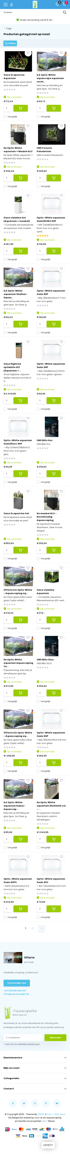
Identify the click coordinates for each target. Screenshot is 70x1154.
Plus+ (49, 1114)
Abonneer (55, 1037)
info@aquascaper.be (16, 994)
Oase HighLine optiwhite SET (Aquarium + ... (12, 367)
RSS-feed (60, 1114)
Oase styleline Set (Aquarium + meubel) (17, 219)
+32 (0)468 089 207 (15, 990)
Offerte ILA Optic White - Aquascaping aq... (18, 591)
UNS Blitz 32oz (45, 659)
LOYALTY (48, 1145)
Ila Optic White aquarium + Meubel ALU (18, 149)
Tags (9, 28)
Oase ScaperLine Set (16, 513)
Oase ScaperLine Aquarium (14, 76)
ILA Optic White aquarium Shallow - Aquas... (16, 294)
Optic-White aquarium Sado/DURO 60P (51, 219)
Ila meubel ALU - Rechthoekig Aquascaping (47, 517)
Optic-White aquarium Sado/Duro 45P (18, 442)
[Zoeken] (64, 12)
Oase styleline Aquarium (45, 591)
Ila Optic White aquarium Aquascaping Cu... (18, 663)
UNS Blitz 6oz (44, 440)
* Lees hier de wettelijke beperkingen (22, 1044)
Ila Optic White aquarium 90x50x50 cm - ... (51, 806)
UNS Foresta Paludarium (44, 149)
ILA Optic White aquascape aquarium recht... (50, 78)
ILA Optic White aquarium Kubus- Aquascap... (14, 806)
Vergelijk (12, 116)
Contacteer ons (16, 983)
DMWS (41, 1114)
